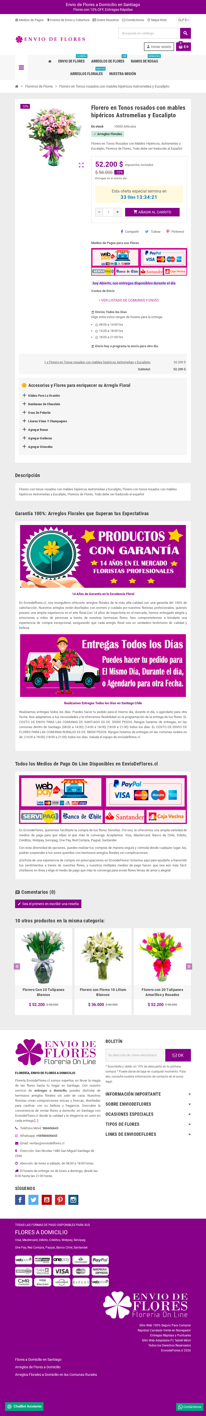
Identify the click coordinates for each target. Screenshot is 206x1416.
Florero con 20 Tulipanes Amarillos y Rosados (162, 992)
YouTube (47, 1200)
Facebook (20, 1200)
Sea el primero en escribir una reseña (48, 904)
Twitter (33, 1200)
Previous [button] (17, 966)
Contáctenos (134, 20)
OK (180, 1055)
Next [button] (189, 966)
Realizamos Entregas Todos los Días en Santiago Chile (103, 703)
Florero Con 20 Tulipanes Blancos (44, 992)
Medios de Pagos (29, 20)
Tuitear (156, 231)
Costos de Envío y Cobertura (68, 20)
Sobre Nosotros (107, 20)
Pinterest (177, 231)
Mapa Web (157, 20)
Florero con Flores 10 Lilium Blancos (103, 992)
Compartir (132, 231)
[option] (43, 971)
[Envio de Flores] (50, 39)
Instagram (73, 1200)
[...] (36, 1121)
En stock (97, 126)
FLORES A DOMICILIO (41, 1232)
